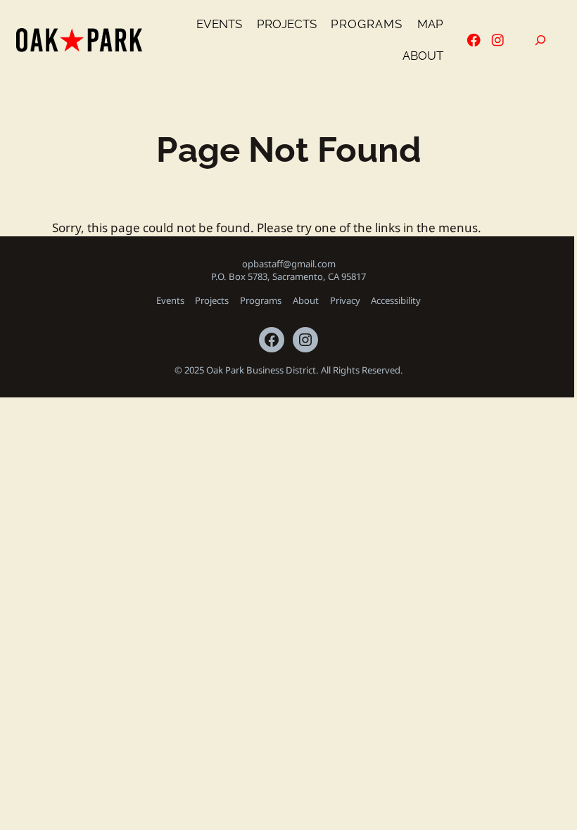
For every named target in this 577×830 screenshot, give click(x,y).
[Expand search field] (540, 40)
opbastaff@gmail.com (289, 263)
